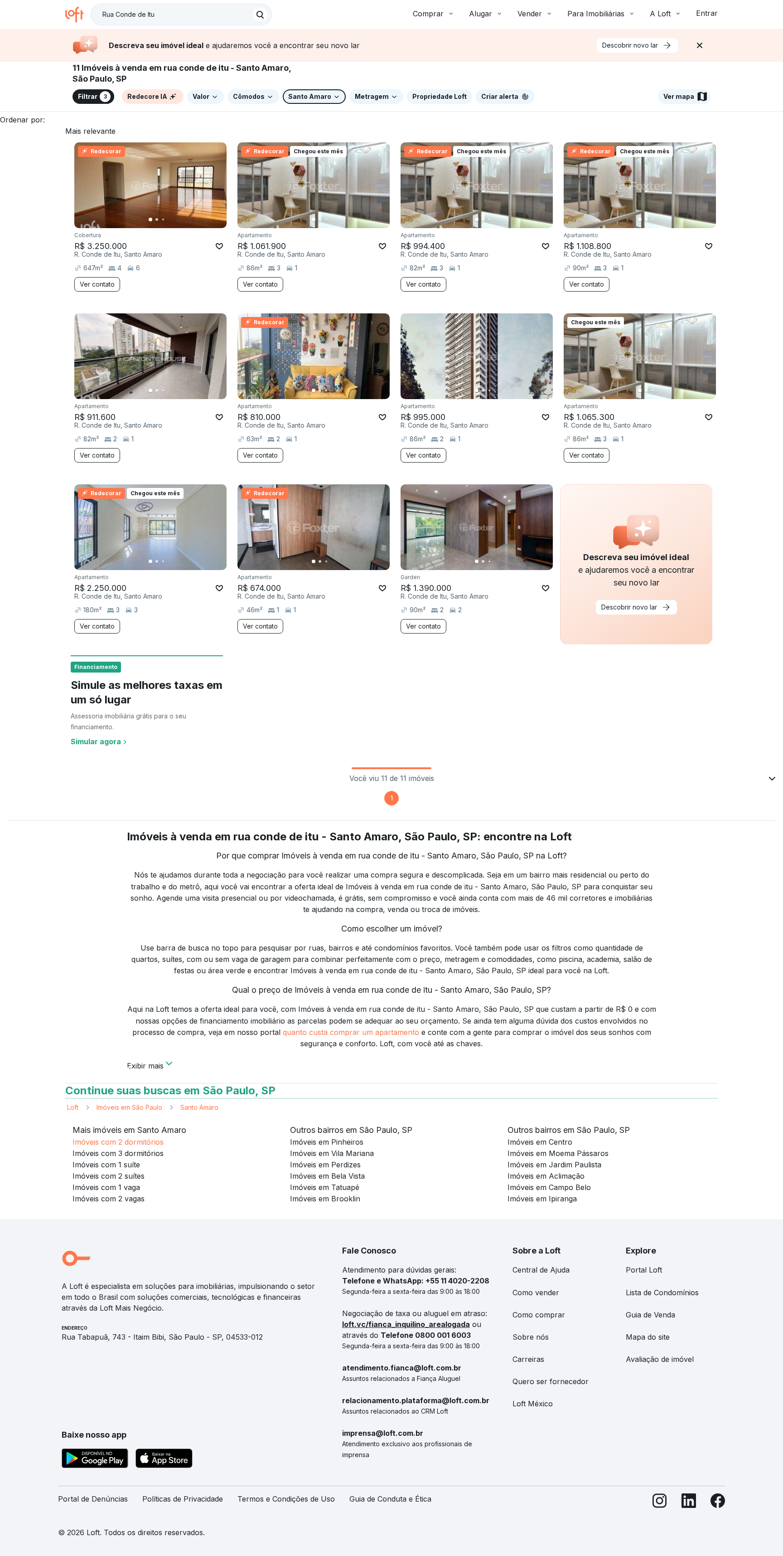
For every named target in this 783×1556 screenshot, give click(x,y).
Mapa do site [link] (648, 1336)
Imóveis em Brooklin (325, 1198)
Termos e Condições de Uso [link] (286, 1498)
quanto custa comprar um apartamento (351, 1032)
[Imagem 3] (163, 219)
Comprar (428, 13)
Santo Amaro (199, 1107)
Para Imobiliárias (595, 13)
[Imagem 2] (156, 219)
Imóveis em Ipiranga (542, 1198)
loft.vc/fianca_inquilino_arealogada (406, 1324)
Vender (529, 13)
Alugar (480, 13)
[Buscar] (260, 14)
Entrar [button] (707, 13)
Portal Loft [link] (644, 1269)
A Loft (660, 13)
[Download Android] (95, 1460)
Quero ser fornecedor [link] (550, 1381)
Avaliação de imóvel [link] (660, 1359)
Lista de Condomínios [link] (662, 1292)
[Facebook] (717, 1502)
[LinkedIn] (689, 1502)
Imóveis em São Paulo (129, 1107)
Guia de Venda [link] (650, 1314)
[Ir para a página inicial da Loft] (78, 14)
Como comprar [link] (538, 1314)
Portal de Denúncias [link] (93, 1498)
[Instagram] (659, 1502)
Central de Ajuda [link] (541, 1269)
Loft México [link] (532, 1403)
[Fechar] (699, 45)
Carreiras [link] (528, 1359)
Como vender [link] (535, 1292)
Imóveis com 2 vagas (108, 1198)
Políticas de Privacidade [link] (182, 1498)
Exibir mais (145, 1064)
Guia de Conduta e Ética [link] (390, 1498)
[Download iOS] (164, 1460)
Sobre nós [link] (530, 1336)
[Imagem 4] (169, 219)
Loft (72, 1107)
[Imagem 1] (150, 219)
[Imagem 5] (176, 219)
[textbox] (181, 14)
